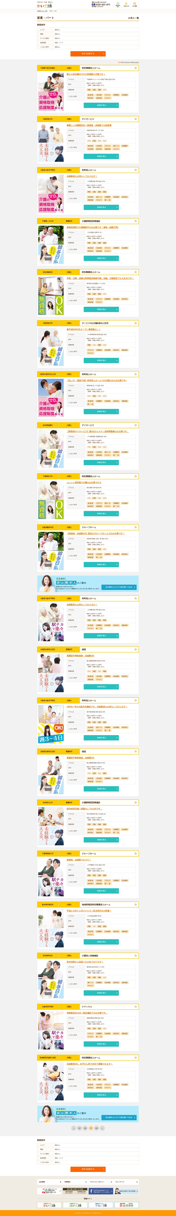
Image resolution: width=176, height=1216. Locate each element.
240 (96, 1128)
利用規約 (67, 1182)
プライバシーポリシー (97, 1182)
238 (85, 1128)
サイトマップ (120, 1182)
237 (79, 1128)
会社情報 (42, 1182)
